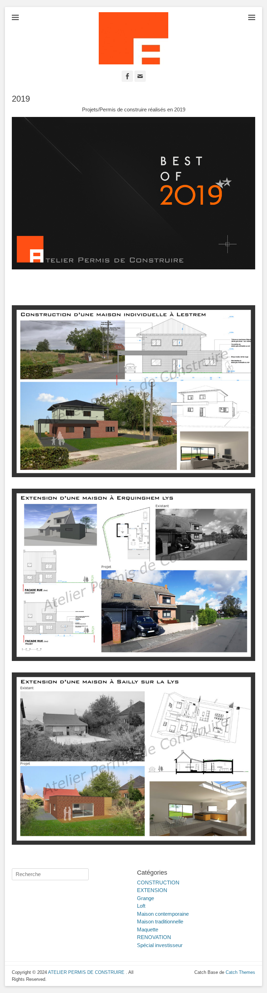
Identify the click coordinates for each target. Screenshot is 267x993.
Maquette (147, 929)
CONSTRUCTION (158, 882)
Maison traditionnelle (160, 921)
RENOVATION (154, 937)
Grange (145, 898)
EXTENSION (152, 890)
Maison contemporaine (163, 914)
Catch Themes (240, 972)
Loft (141, 906)
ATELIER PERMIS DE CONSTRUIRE (87, 972)
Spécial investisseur (160, 945)
